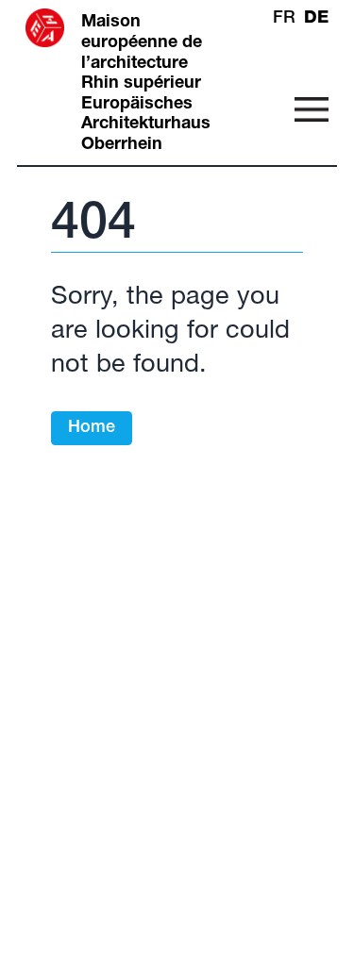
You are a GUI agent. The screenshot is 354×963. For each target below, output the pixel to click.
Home (91, 428)
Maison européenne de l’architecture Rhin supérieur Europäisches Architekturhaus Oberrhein (146, 84)
